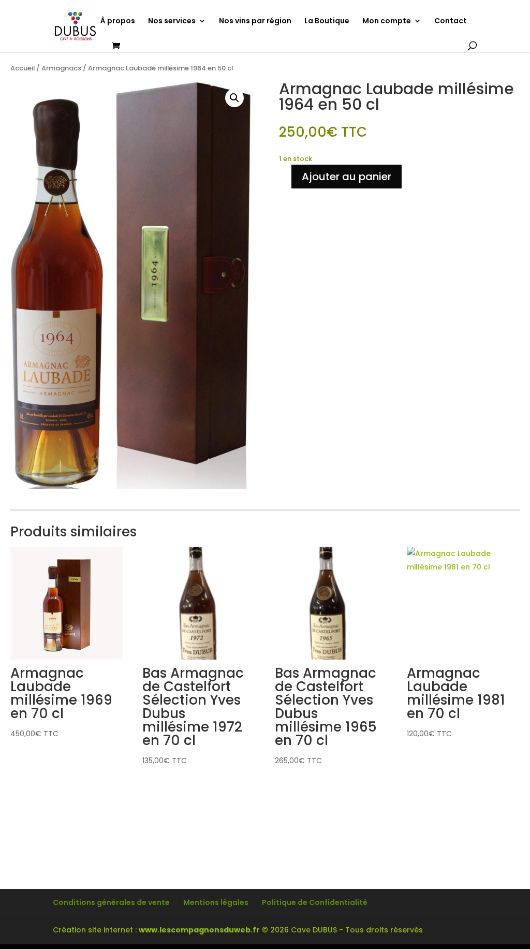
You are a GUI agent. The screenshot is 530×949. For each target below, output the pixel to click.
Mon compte (386, 21)
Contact (450, 21)
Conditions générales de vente (111, 902)
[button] (234, 98)
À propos (117, 21)
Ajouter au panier (346, 176)
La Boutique (326, 21)
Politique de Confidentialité (314, 902)
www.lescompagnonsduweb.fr (199, 930)
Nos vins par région (255, 21)
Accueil (22, 68)
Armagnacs (61, 68)
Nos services (172, 21)
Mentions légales (215, 902)
